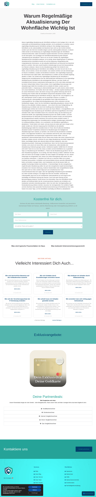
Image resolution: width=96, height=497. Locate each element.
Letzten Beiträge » (57, 318)
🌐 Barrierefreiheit (88, 493)
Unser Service (40, 4)
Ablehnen (35, 490)
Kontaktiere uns (50, 4)
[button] (48, 496)
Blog (33, 4)
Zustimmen (34, 487)
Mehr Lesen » (17, 287)
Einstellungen (6, 493)
